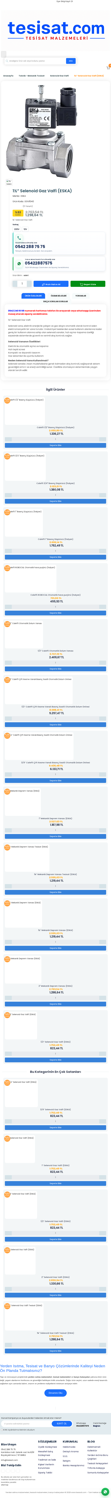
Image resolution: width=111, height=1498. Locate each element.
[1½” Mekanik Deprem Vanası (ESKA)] (23, 913)
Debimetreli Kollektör (93, 1448)
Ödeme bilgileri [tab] (58, 295)
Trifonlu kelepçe (96, 1468)
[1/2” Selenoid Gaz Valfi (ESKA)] (21, 1025)
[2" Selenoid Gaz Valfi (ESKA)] (20, 1260)
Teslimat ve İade (47, 1459)
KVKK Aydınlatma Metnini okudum (19, 1429)
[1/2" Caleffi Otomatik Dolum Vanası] (24, 634)
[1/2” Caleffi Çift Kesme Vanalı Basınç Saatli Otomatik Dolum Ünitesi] (39, 690)
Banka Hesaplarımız (73, 1465)
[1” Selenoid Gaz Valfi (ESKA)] (20, 1149)
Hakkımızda (69, 1446)
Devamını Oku (55, 1393)
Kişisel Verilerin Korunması (46, 1466)
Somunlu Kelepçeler (98, 1472)
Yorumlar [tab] (81, 295)
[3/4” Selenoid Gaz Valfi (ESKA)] (21, 1093)
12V (25, 229)
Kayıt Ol (69, 1)
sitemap (4, 1485)
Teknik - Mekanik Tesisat (32, 75)
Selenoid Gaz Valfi (59, 75)
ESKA (23, 196)
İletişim (66, 1460)
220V (16, 229)
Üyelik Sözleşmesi (47, 1446)
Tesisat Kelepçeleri (97, 1463)
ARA (71, 61)
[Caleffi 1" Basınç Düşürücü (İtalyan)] (24, 522)
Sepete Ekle (55, 445)
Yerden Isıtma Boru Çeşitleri (97, 1457)
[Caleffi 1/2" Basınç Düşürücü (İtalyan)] (25, 411)
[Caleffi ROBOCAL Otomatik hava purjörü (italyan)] (30, 578)
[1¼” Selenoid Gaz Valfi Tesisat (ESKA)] (24, 1316)
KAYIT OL (62, 1423)
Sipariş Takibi (45, 1472)
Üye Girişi (61, 1)
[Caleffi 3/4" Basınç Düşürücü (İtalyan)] (25, 466)
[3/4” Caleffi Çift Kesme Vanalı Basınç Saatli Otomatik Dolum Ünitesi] (39, 746)
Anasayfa (8, 75)
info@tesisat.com (9, 1460)
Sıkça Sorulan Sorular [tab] (55, 301)
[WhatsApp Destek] (105, 1492)
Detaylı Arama (71, 1451)
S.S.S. (65, 1456)
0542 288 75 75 (8, 1449)
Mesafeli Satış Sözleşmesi (45, 1453)
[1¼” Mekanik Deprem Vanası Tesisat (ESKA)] (27, 858)
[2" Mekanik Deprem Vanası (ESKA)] (23, 969)
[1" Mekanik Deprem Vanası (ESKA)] (23, 802)
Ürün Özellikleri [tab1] (33, 295)
